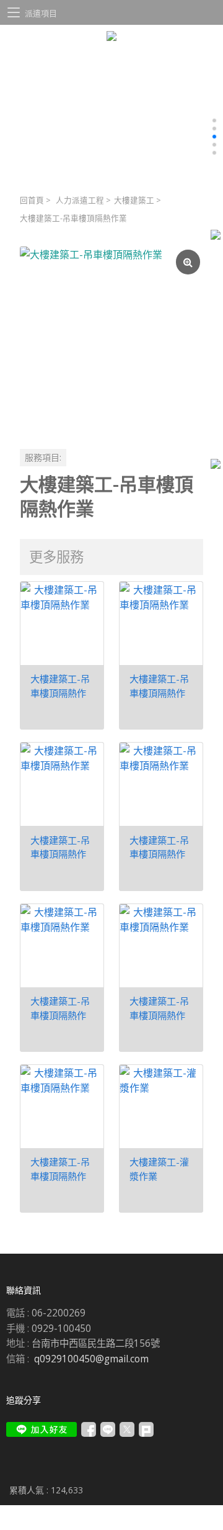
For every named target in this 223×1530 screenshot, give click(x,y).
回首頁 (32, 200)
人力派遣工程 (80, 200)
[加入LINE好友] (41, 1429)
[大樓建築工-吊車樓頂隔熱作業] (111, 338)
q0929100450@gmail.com (91, 1358)
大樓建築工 (134, 200)
